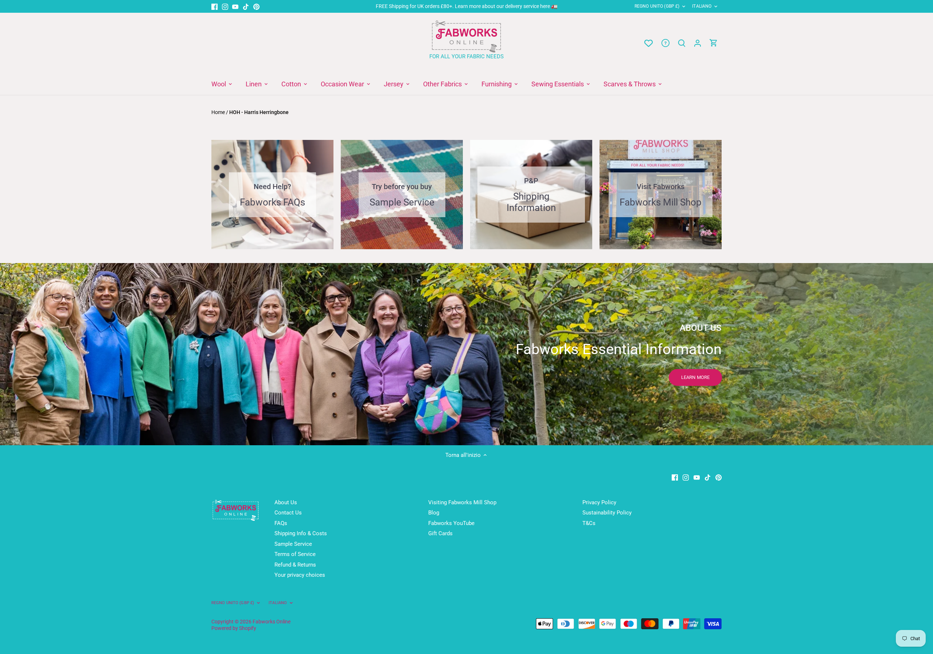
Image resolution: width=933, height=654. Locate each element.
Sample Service (293, 544)
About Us (285, 502)
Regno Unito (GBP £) (657, 6)
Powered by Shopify (233, 628)
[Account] (698, 43)
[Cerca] (682, 43)
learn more (695, 377)
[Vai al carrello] (713, 43)
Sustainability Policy (607, 512)
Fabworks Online (271, 621)
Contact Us (288, 512)
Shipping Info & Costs (300, 533)
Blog (433, 512)
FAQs (280, 523)
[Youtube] (235, 6)
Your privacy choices (299, 575)
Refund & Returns (295, 564)
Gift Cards (440, 533)
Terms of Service (295, 554)
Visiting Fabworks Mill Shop (462, 502)
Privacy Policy (599, 502)
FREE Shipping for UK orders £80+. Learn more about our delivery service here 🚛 (467, 6)
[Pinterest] (256, 6)
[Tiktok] (246, 6)
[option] (466, 354)
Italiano (701, 6)
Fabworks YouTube (451, 523)
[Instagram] (225, 6)
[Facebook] (214, 6)
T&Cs (589, 523)
